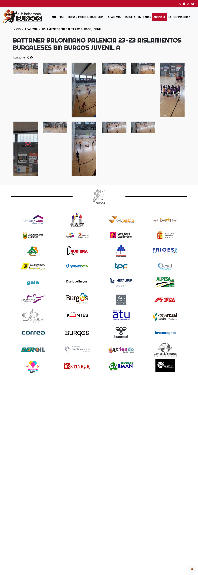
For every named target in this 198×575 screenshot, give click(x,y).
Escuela (130, 17)
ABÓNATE (159, 17)
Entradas (144, 17)
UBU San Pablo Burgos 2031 (85, 17)
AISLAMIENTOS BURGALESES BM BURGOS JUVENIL (71, 29)
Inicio (17, 29)
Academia (114, 17)
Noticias (58, 17)
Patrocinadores (179, 17)
